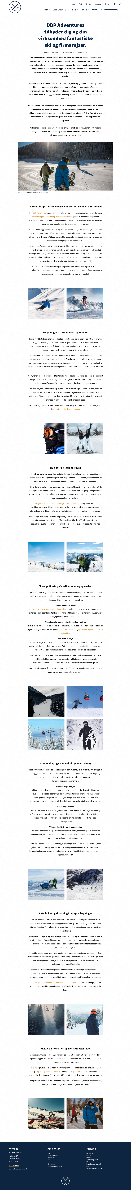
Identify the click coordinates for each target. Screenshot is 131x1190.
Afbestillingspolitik (92, 1160)
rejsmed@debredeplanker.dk (48, 1071)
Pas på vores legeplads (93, 1164)
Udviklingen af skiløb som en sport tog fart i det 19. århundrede (57, 503)
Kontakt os (89, 1153)
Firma (94, 10)
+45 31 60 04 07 (82, 1071)
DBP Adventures (39, 213)
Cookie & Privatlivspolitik (94, 1168)
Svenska (98, 4)
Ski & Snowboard (60, 10)
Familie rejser (52, 1162)
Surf (46, 10)
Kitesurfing (51, 1157)
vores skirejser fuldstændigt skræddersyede (50, 217)
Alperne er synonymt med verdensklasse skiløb (47, 609)
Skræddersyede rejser (110, 10)
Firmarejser (51, 1164)
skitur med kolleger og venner (68, 409)
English (107, 4)
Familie (84, 10)
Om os (88, 4)
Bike (74, 10)
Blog (73, 4)
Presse (88, 1157)
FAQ (80, 4)
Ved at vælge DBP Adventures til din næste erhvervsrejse (53, 983)
